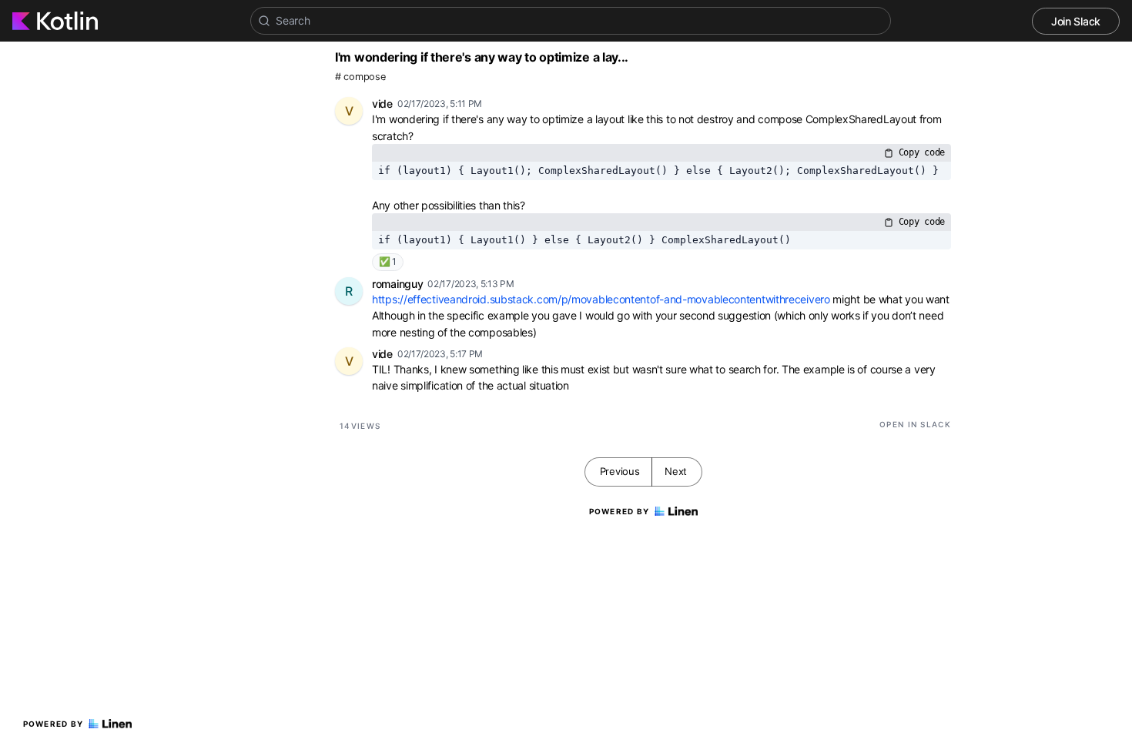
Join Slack (1075, 21)
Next (676, 471)
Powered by (53, 723)
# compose (360, 76)
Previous (620, 471)
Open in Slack (915, 424)
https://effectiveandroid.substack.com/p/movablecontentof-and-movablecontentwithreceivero (601, 299)
